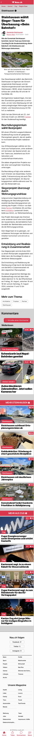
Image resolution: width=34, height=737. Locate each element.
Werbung (6, 713)
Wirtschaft (21, 664)
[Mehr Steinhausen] (17, 402)
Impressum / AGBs (24, 719)
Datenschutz (7, 719)
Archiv (5, 677)
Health (5, 690)
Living (20, 690)
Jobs (4, 716)
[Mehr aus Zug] (17, 513)
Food (19, 696)
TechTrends (21, 703)
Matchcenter (22, 660)
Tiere (4, 700)
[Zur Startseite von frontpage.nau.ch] (17, 2)
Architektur (9, 210)
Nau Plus (21, 667)
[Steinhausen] (17, 10)
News (4, 657)
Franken (27, 117)
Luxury (20, 693)
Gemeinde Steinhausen (15, 32)
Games (5, 670)
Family (5, 696)
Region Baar (23, 6)
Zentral (10, 6)
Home (3, 6)
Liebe (4, 693)
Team (20, 713)
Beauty (5, 707)
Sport (4, 660)
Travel (20, 700)
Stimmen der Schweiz (25, 670)
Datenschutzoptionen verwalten (10, 722)
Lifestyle (5, 674)
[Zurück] (1, 2)
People (5, 664)
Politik (20, 657)
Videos (5, 667)
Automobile (6, 703)
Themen (20, 674)
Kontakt (20, 716)
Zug (15, 6)
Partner (9, 208)
